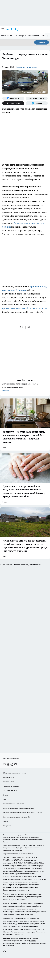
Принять (41, 42)
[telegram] (29, 327)
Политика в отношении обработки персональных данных (22, 812)
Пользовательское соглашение (13, 804)
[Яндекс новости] (37, 98)
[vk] (22, 327)
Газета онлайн (6, 36)
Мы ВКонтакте (33, 36)
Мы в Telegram (20, 36)
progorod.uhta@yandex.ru (12, 854)
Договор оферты (8, 777)
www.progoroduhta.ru (22, 835)
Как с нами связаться (10, 790)
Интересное (7, 826)
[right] (47, 36)
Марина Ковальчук (26, 67)
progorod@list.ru (16, 850)
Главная (5, 821)
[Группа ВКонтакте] (13, 98)
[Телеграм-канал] (37, 103)
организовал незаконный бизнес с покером (24, 308)
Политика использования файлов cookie (16, 817)
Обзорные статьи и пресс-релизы (14, 773)
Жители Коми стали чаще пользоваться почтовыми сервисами (20, 387)
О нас (5, 799)
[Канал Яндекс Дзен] (13, 103)
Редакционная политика (11, 786)
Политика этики (8, 782)
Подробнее (18, 934)
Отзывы (5, 795)
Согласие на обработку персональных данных (18, 808)
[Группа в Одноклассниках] (8, 764)
